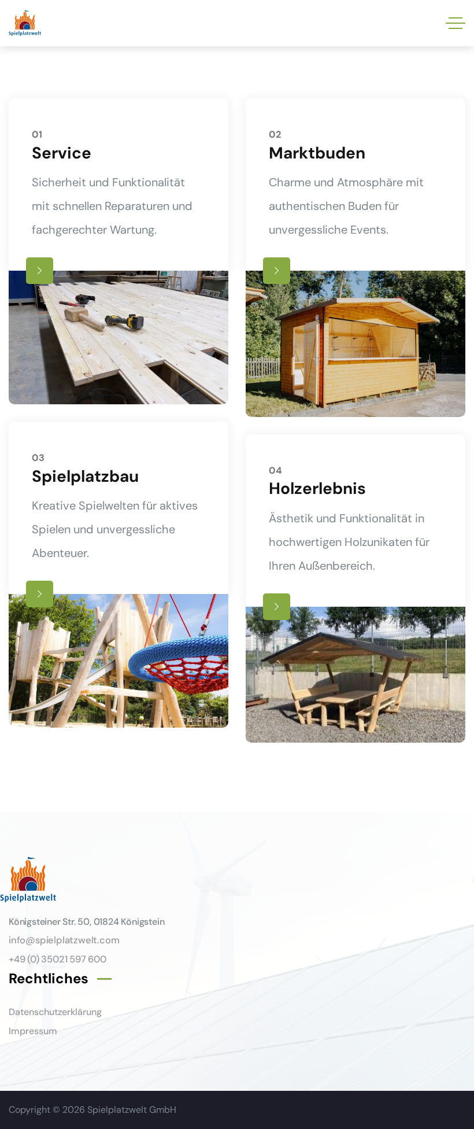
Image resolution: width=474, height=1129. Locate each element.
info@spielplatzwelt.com (64, 940)
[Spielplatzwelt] (25, 23)
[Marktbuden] (355, 257)
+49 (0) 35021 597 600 (57, 959)
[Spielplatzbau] (118, 575)
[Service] (118, 251)
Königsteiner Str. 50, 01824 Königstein (86, 922)
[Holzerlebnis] (355, 588)
